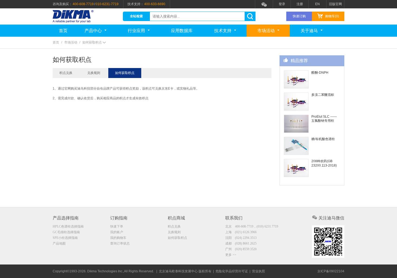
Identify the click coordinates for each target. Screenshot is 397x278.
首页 (63, 30)
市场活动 (266, 30)
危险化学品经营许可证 (232, 271)
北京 (251, 226)
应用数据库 (182, 30)
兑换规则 (93, 73)
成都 (241, 243)
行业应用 (136, 30)
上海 (241, 232)
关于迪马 (309, 30)
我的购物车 (118, 238)
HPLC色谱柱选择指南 (68, 226)
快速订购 (299, 16)
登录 (282, 4)
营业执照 (258, 271)
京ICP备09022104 (330, 271)
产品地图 (59, 243)
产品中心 (93, 30)
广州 (241, 249)
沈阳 (241, 238)
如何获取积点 (124, 73)
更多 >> (230, 255)
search (249, 16)
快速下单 (116, 226)
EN (317, 4)
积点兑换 (65, 73)
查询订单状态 (120, 243)
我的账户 (116, 232)
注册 (300, 4)
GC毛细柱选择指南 (66, 232)
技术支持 (222, 30)
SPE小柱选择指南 (65, 238)
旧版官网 (335, 4)
